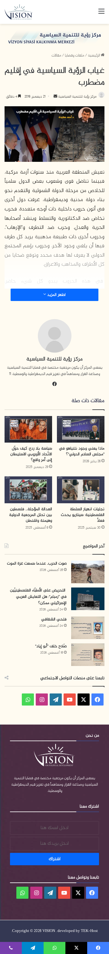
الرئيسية (94, 55)
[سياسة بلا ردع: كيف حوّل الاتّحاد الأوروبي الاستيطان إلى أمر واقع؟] (28, 429)
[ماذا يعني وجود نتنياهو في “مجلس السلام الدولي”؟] (80, 429)
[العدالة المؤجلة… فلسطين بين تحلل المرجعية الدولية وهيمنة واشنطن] (28, 489)
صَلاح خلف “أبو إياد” (51, 646)
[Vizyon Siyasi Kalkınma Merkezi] (21, 12)
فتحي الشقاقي (54, 619)
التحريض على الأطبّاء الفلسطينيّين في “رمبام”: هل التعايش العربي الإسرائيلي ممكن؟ (38, 597)
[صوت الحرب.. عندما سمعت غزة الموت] (87, 572)
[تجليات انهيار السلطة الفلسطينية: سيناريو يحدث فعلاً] (80, 489)
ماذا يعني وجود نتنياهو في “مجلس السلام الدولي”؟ (81, 451)
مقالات (56, 55)
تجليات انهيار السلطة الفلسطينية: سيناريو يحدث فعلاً (82, 515)
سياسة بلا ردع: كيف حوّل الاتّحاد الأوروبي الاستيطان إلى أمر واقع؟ (31, 454)
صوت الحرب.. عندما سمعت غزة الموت (37, 563)
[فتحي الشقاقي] (87, 627)
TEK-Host (89, 931)
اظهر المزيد (56, 294)
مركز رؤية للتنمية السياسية (77, 97)
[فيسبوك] (54, 384)
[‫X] (84, 699)
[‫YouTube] (70, 699)
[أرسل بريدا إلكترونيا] (55, 97)
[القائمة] (101, 14)
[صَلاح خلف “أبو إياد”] (87, 654)
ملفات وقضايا (74, 55)
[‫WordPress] (56, 699)
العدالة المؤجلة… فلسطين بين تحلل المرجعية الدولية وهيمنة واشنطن (30, 515)
